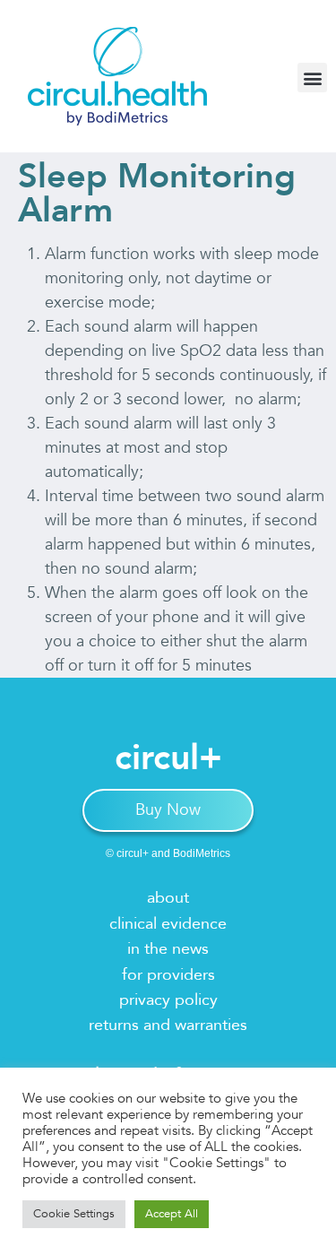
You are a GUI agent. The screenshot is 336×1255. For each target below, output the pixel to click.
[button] (312, 77)
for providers (168, 975)
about (168, 898)
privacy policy (168, 1000)
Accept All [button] (171, 1214)
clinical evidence (168, 924)
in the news (168, 949)
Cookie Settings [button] (74, 1214)
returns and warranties (168, 1025)
